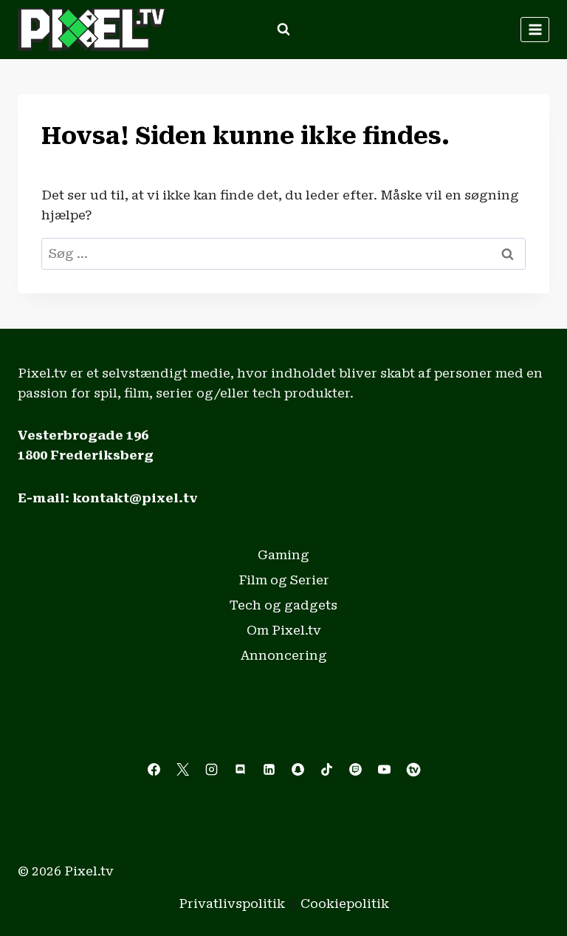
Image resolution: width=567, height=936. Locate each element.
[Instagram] (211, 769)
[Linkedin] (268, 769)
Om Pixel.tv (284, 630)
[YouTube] (384, 769)
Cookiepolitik (344, 903)
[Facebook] (153, 769)
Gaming (283, 554)
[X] (182, 769)
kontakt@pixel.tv (135, 498)
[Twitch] (355, 769)
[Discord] (239, 769)
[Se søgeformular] (283, 29)
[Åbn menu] (534, 29)
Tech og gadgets (283, 605)
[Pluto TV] (413, 769)
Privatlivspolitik (232, 903)
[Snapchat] (298, 769)
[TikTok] (327, 769)
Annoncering (284, 655)
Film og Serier (283, 580)
